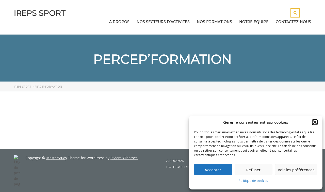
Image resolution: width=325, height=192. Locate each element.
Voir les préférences (296, 169)
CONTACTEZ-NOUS (293, 22)
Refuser (253, 169)
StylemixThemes (124, 157)
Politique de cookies (253, 181)
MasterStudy (56, 157)
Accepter (213, 169)
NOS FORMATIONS (214, 22)
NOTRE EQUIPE (254, 22)
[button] (314, 122)
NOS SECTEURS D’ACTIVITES (163, 22)
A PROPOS (119, 22)
